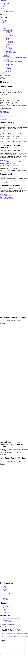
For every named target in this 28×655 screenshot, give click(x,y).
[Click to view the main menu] (0, 10)
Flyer (4, 21)
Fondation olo (6, 620)
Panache (8, 32)
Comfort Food (9, 44)
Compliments (9, 31)
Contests (5, 590)
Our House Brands (8, 29)
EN (4, 6)
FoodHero (8, 70)
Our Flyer (5, 28)
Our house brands (10, 35)
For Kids (8, 38)
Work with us (9, 65)
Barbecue (8, 51)
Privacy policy (3, 626)
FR (4, 4)
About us (8, 71)
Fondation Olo (9, 63)
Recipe (5, 20)
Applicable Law (7, 612)
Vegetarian (8, 47)
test (8, 54)
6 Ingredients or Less (11, 42)
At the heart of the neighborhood (14, 61)
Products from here (7, 621)
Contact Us (6, 3)
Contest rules (3, 119)
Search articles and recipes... (7, 11)
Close (3, 640)
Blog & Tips (6, 55)
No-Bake (8, 40)
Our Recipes (6, 37)
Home (1, 77)
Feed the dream (10, 64)
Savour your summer (11, 52)
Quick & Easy (9, 45)
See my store (3, 0)
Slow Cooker (9, 41)
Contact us (8, 68)
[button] (2, 10)
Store (4, 23)
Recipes (5, 587)
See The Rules (4, 94)
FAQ (4, 610)
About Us (6, 60)
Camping (8, 49)
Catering (5, 73)
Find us (8, 67)
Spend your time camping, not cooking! (16, 57)
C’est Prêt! (8, 34)
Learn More (4, 637)
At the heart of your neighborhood (11, 618)
